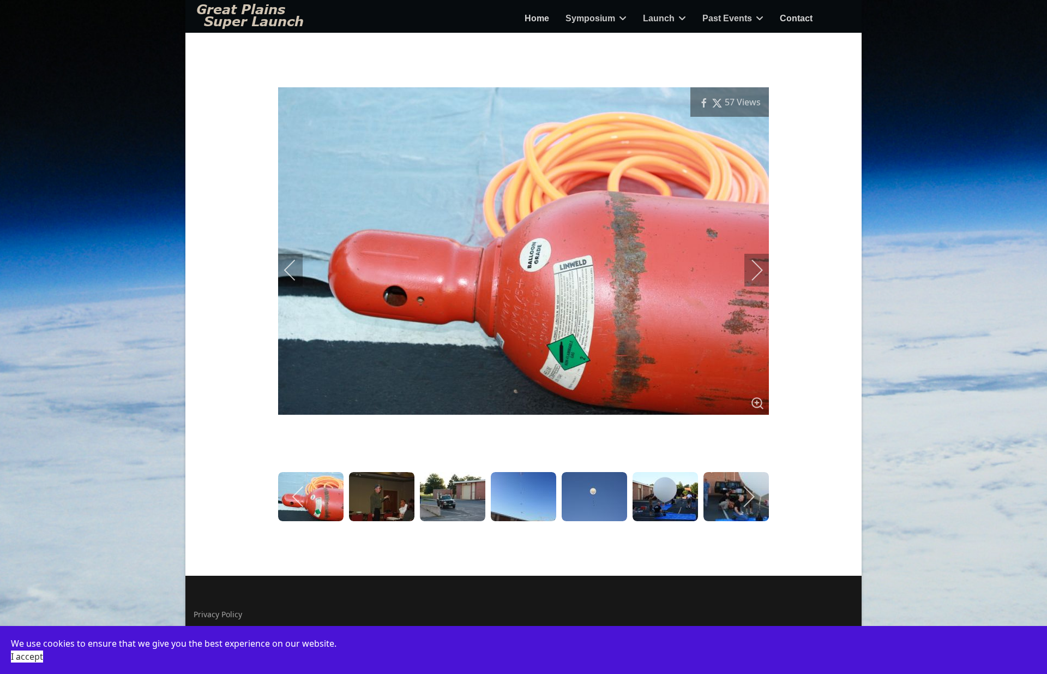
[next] (750, 270)
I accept (27, 657)
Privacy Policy (218, 614)
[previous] (297, 270)
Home (537, 18)
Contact (796, 18)
